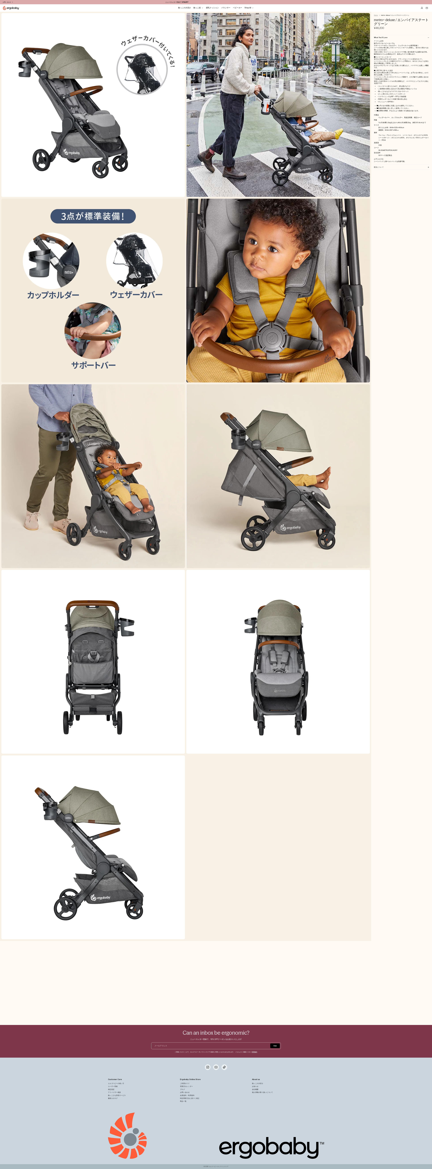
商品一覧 (183, 1101)
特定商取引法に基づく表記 (189, 1098)
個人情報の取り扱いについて (262, 1092)
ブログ (182, 1089)
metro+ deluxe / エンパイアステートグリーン (395, 15)
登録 (275, 1046)
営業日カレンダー (186, 1086)
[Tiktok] (224, 1067)
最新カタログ (113, 1098)
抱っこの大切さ (257, 1083)
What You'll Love (380, 38)
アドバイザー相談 (114, 1092)
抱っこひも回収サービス (117, 1095)
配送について (379, 167)
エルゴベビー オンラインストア (218, 1166)
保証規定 (111, 1089)
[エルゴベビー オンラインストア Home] (11, 8)
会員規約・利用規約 (187, 1095)
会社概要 (255, 1089)
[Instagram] (207, 1067)
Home (376, 15)
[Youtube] (216, 1067)
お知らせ (255, 1086)
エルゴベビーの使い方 (116, 1083)
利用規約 (254, 1052)
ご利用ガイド (185, 1083)
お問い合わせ (7, 2)
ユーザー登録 (113, 1086)
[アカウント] (421, 8)
